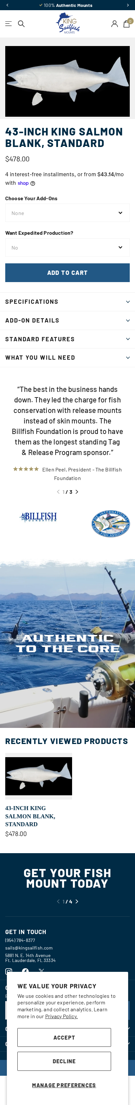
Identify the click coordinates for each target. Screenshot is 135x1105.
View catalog (9, 23)
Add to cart (67, 272)
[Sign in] (114, 24)
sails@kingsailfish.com (29, 947)
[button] (7, 5)
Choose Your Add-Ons (31, 198)
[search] (21, 23)
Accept (64, 1037)
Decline (64, 1061)
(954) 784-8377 (20, 940)
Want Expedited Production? (39, 232)
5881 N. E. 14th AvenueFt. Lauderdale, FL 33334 (30, 957)
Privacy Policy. (61, 1016)
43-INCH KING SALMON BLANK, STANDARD (30, 816)
